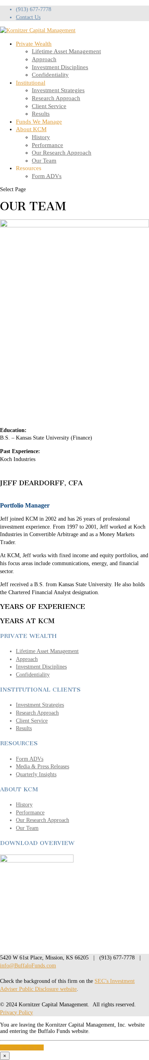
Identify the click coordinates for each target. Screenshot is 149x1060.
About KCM (31, 129)
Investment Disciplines (60, 67)
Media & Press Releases (42, 766)
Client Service (49, 106)
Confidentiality (50, 75)
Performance (47, 145)
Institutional (30, 82)
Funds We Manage (39, 121)
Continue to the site (22, 1047)
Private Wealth (34, 44)
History (41, 137)
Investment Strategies (58, 90)
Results (41, 113)
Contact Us (28, 17)
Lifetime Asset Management (66, 51)
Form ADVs (47, 176)
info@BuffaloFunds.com (28, 966)
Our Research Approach (61, 152)
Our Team (44, 160)
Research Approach (56, 98)
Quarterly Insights (36, 774)
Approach (44, 59)
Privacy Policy (16, 1012)
